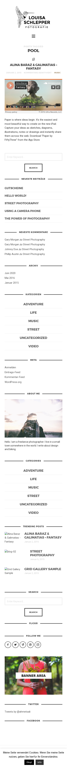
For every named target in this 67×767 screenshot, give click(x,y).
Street (33, 329)
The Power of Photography (27, 218)
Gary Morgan (12, 239)
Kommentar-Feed (15, 377)
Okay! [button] (29, 762)
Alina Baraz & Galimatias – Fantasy (33, 66)
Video (33, 346)
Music (57, 72)
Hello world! (15, 195)
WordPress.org (13, 382)
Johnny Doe (11, 249)
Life (33, 312)
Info (40, 762)
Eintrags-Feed (12, 372)
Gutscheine (14, 188)
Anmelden (10, 367)
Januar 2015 (12, 282)
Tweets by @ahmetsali (17, 711)
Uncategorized (33, 337)
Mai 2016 (10, 277)
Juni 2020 (10, 273)
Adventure (33, 304)
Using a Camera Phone (23, 210)
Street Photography (22, 203)
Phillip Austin (12, 254)
